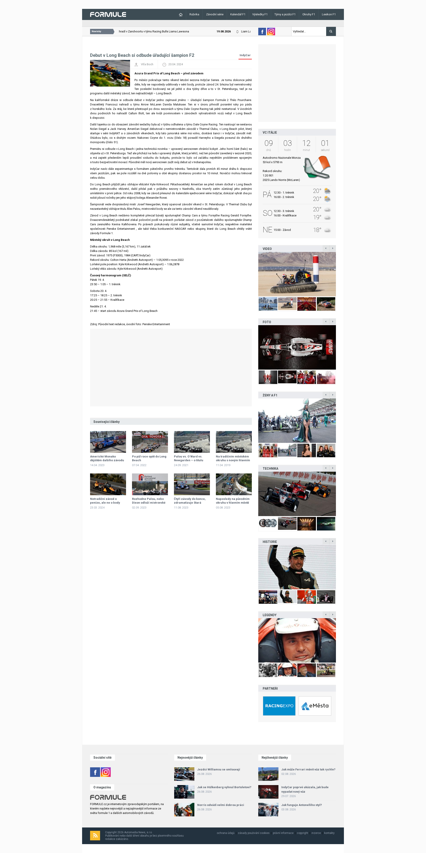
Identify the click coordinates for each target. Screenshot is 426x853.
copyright (302, 833)
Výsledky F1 (260, 14)
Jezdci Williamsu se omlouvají (218, 769)
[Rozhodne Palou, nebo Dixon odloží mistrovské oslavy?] (150, 484)
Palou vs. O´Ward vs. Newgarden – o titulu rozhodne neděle (188, 460)
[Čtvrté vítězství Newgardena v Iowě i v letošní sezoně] (297, 494)
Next (340, 274)
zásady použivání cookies (254, 833)
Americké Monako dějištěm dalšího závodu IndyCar (107, 460)
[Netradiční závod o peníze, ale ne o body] (108, 484)
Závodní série (214, 14)
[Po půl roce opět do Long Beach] (150, 442)
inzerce (316, 833)
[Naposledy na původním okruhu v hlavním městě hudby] (234, 484)
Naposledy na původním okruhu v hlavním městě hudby (233, 502)
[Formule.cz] (108, 14)
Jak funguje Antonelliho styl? (301, 805)
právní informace (283, 833)
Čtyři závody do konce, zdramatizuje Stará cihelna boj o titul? (190, 502)
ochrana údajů (226, 833)
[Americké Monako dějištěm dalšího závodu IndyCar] (108, 442)
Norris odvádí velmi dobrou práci (220, 805)
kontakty (329, 833)
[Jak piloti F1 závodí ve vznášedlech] (297, 274)
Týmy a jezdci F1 (285, 14)
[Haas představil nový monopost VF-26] (297, 347)
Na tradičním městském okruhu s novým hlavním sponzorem (233, 460)
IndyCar (245, 55)
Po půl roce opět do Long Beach (149, 458)
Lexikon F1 (329, 14)
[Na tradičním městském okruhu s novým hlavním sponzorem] (234, 442)
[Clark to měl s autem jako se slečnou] (297, 640)
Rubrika (194, 14)
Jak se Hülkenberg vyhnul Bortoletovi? (224, 787)
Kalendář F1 (237, 14)
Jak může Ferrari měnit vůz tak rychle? (308, 769)
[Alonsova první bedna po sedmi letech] (297, 567)
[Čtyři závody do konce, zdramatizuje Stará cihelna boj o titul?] (192, 484)
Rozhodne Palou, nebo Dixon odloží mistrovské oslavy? (149, 502)
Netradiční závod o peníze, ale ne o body (105, 500)
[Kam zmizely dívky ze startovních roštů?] (297, 420)
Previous (253, 274)
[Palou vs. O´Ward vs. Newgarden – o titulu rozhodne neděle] (192, 442)
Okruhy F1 (308, 14)
